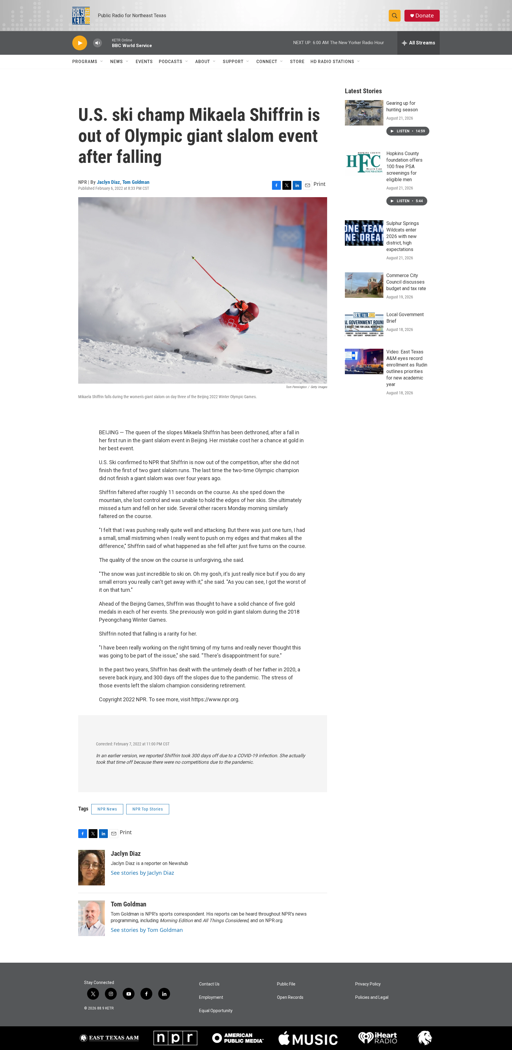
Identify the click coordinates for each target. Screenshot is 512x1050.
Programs (84, 61)
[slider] (107, 43)
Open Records (290, 997)
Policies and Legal (371, 997)
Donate (424, 15)
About (202, 61)
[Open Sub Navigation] (102, 61)
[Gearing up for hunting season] (364, 113)
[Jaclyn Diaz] (91, 867)
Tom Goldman (135, 182)
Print (319, 183)
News (116, 61)
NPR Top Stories (147, 809)
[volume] (97, 43)
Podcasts (171, 61)
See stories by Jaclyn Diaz (142, 872)
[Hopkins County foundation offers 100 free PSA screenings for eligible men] (364, 163)
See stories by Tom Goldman (147, 929)
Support (233, 61)
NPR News (107, 809)
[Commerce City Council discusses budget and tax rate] (364, 285)
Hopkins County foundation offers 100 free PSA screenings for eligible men (404, 166)
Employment (211, 997)
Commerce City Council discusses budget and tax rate (406, 282)
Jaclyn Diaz (108, 182)
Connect (266, 61)
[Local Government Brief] (364, 324)
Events (144, 61)
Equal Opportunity (216, 1011)
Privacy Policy (368, 984)
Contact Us (209, 984)
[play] (79, 43)
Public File (286, 984)
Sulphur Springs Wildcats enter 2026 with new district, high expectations (402, 236)
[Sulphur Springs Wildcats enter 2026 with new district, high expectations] (364, 233)
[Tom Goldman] (91, 918)
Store (297, 61)
